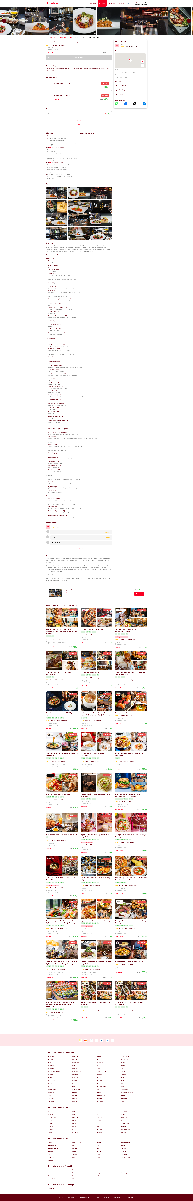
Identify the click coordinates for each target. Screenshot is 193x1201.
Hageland (75, 1117)
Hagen (74, 1157)
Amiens (50, 1170)
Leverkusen (99, 1151)
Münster (123, 1145)
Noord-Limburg (100, 1080)
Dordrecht (75, 1065)
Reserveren (139, 594)
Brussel (50, 1123)
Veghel (122, 1080)
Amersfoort (51, 1065)
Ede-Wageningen (77, 1071)
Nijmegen (99, 1074)
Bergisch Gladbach (53, 1148)
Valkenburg (124, 1074)
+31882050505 (129, 1198)
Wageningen (124, 1083)
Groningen (75, 1092)
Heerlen (74, 1098)
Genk (73, 1111)
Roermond (99, 1092)
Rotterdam (99, 1098)
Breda (49, 1086)
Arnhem (50, 1074)
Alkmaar (50, 1059)
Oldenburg (123, 1148)
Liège (98, 1114)
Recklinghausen (125, 1154)
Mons (98, 1123)
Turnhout (123, 1120)
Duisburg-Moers (76, 1142)
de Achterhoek (52, 1089)
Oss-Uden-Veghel (101, 1086)
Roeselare (123, 1114)
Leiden (98, 1065)
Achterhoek (51, 1056)
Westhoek (123, 1132)
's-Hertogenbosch (125, 1056)
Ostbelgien (124, 1111)
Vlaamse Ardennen (126, 1123)
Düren (74, 1145)
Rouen (122, 1170)
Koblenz (98, 1142)
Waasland (123, 1126)
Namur (98, 1126)
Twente (123, 1065)
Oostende (99, 1132)
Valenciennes (124, 1176)
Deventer (75, 1059)
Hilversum (99, 1056)
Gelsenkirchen (76, 1154)
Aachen (50, 1142)
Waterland (123, 1086)
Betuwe (50, 1083)
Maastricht (99, 1068)
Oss (97, 1083)
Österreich (51, 1188)
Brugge (50, 1120)
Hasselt (74, 1123)
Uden (122, 1068)
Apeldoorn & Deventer (54, 1071)
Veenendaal (124, 1077)
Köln (97, 1148)
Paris (97, 1176)
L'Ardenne (75, 1132)
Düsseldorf (75, 1148)
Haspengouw (76, 1120)
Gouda (74, 1086)
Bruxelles (51, 1126)
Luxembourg (99, 1117)
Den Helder (75, 1056)
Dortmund (51, 1157)
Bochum (50, 1151)
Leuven (98, 1111)
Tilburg (123, 1062)
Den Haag (51, 1101)
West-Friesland (125, 1089)
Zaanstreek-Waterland (127, 1092)
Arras (49, 1173)
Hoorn (98, 1059)
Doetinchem (75, 1062)
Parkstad (98, 1089)
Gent (73, 1114)
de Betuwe (51, 1092)
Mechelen (99, 1120)
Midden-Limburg (101, 1071)
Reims (98, 1179)
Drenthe (74, 1068)
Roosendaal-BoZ (101, 1095)
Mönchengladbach (125, 1142)
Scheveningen (100, 1101)
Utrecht (123, 1071)
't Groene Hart (76, 1089)
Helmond (74, 1101)
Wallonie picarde (125, 1129)
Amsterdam (51, 1068)
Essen (74, 1151)
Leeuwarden (99, 1062)
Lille (73, 1179)
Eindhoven (75, 1074)
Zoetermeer (124, 1098)
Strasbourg (124, 1173)
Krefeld (98, 1145)
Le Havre (74, 1176)
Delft (49, 1095)
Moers (98, 1154)
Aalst (49, 1111)
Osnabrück (123, 1151)
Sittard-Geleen (125, 1059)
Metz (97, 1170)
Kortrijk (74, 1129)
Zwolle (122, 1101)
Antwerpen (51, 1114)
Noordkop (99, 1077)
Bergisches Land (52, 1145)
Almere (50, 1062)
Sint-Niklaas (124, 1117)
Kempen (74, 1126)
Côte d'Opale (51, 1179)
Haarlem (74, 1095)
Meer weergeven (79, 548)
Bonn (49, 1154)
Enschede (75, 1077)
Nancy (98, 1173)
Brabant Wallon (52, 1117)
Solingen (50, 1160)
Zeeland (123, 1095)
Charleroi (50, 1129)
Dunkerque (75, 1170)
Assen (50, 1077)
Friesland (74, 1083)
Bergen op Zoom (52, 1080)
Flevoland (75, 1080)
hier (50, 147)
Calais (50, 1176)
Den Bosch (51, 1098)
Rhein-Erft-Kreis (125, 1157)
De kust (50, 1132)
